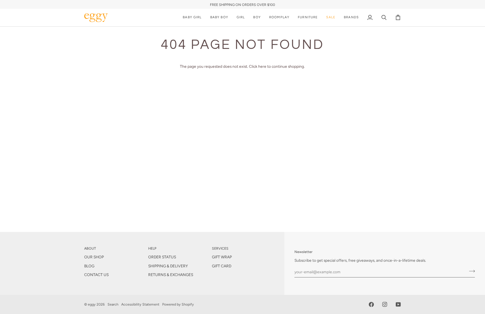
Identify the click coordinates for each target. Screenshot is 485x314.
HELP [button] (152, 248)
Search (112, 304)
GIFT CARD (221, 266)
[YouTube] (398, 304)
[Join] (470, 270)
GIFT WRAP (222, 257)
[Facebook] (371, 304)
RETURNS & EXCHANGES (170, 274)
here (262, 66)
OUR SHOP (94, 257)
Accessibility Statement (140, 304)
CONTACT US (96, 274)
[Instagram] (384, 304)
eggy (92, 304)
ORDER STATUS (162, 257)
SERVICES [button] (220, 248)
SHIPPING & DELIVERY (168, 266)
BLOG (89, 266)
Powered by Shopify (178, 304)
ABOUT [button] (90, 248)
